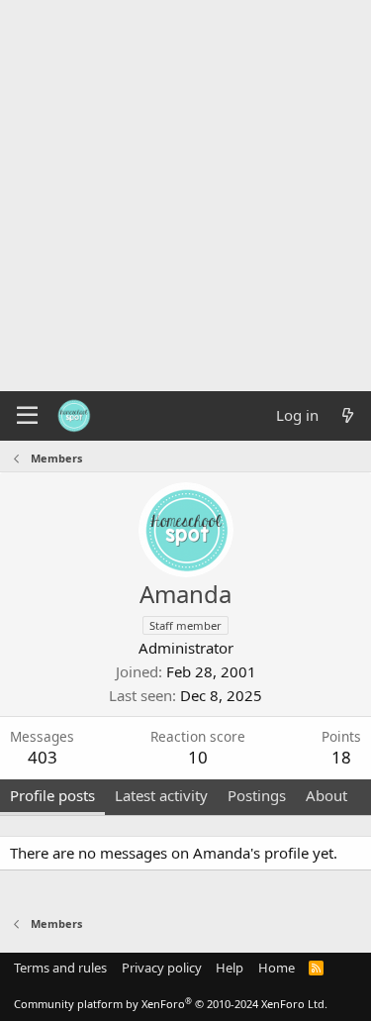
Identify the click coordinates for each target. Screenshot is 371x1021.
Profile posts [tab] (52, 795)
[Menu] (27, 416)
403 (42, 757)
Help (229, 967)
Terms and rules (60, 967)
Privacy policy (162, 967)
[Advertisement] (185, 195)
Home (276, 967)
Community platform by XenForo (170, 1003)
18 (341, 757)
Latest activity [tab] (161, 795)
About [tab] (326, 795)
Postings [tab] (257, 795)
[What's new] (347, 415)
